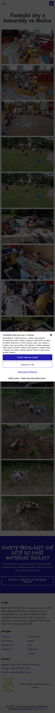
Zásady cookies (13, 378)
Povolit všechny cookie (27, 357)
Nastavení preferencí (27, 371)
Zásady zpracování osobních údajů (33, 378)
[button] (51, 335)
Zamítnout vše (27, 364)
